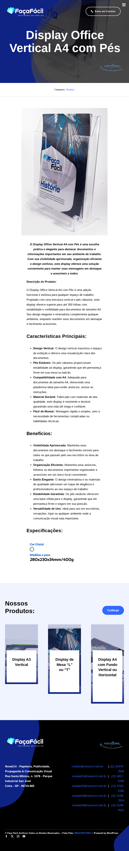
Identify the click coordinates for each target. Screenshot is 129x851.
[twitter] (12, 836)
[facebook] (6, 836)
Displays (70, 89)
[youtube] (24, 836)
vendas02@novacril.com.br (89, 786)
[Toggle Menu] (124, 4)
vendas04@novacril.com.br (89, 805)
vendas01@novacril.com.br (89, 776)
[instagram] (18, 836)
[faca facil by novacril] (111, 738)
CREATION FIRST (83, 833)
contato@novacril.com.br (87, 766)
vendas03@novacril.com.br (89, 795)
